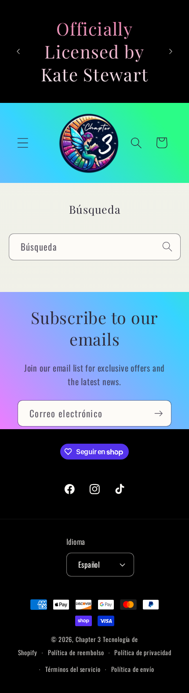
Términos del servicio (73, 669)
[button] (22, 142)
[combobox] (94, 247)
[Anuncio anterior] (18, 51)
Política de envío (132, 669)
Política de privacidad (142, 652)
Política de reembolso (76, 652)
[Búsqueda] (167, 246)
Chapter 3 (88, 639)
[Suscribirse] (158, 413)
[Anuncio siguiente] (171, 51)
